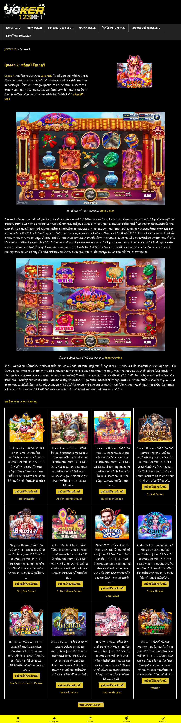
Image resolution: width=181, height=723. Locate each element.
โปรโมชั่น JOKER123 (113, 27)
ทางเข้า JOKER (87, 27)
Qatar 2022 (112, 595)
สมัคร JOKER (34, 27)
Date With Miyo (112, 692)
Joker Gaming (28, 401)
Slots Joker (106, 210)
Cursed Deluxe (155, 494)
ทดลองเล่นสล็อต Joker (145, 27)
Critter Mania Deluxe (69, 591)
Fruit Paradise (26, 498)
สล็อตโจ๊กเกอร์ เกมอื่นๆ (89, 704)
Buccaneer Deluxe (112, 498)
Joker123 (46, 76)
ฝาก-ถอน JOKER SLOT (60, 27)
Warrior (155, 688)
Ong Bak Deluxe (26, 591)
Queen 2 (9, 76)
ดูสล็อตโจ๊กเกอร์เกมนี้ (26, 491)
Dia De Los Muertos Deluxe (26, 683)
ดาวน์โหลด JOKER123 (18, 35)
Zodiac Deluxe (155, 591)
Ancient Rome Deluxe (69, 498)
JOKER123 (12, 27)
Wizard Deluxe (69, 692)
